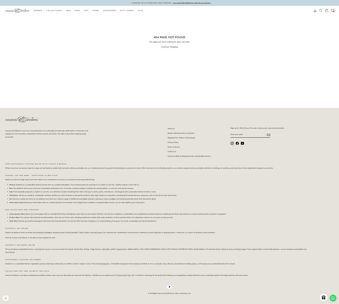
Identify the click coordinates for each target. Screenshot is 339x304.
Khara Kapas (241, 249)
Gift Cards (127, 10)
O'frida (86, 249)
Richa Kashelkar (72, 232)
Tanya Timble (84, 232)
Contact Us (172, 151)
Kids (77, 10)
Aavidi (70, 249)
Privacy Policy (173, 142)
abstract (167, 232)
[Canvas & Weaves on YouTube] (242, 143)
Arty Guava (97, 232)
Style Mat (105, 249)
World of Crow (227, 249)
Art (86, 10)
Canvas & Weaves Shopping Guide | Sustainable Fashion (189, 156)
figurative (158, 232)
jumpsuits (105, 264)
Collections (54, 10)
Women (38, 10)
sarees (194, 264)
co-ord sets (157, 264)
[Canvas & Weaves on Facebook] (237, 143)
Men (68, 10)
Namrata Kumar (59, 232)
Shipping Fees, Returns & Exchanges (181, 138)
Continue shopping (169, 47)
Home (96, 10)
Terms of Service (174, 147)
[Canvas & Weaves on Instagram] (232, 143)
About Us (171, 129)
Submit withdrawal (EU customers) (181, 133)
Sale (140, 10)
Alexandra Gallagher (44, 232)
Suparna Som (122, 249)
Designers (109, 10)
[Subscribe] (268, 134)
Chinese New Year (123, 275)
